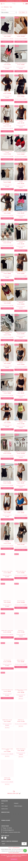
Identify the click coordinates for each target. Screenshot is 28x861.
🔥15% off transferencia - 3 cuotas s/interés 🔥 (14, 1)
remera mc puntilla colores (7, 271)
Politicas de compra (18, 806)
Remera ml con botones (7, 391)
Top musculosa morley (7, 34)
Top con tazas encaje (20, 152)
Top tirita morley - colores (21, 211)
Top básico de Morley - (7, 301)
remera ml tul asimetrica (20, 271)
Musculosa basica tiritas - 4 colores (21, 181)
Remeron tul (7, 91)
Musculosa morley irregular (21, 302)
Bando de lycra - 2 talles (7, 211)
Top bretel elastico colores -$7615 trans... (21, 690)
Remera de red (7, 777)
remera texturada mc (20, 748)
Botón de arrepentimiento (14, 852)
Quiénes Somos (4, 808)
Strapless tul (21, 630)
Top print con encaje (7, 361)
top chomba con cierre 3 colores (20, 422)
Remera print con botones (7, 630)
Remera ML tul (21, 719)
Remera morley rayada (21, 332)
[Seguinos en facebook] (5, 838)
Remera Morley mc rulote (20, 63)
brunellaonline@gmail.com (8, 830)
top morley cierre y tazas (7, 241)
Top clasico (20, 391)
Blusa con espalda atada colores (7, 541)
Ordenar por (3, 9)
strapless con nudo (7, 511)
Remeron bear (7, 451)
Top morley (7, 63)
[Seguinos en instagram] (2, 838)
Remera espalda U (7, 600)
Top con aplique (7, 660)
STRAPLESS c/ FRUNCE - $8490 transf (7, 749)
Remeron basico (20, 95)
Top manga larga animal (7, 571)
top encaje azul (20, 511)
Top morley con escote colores (7, 152)
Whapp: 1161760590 (7, 828)
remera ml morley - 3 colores (7, 124)
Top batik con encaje (20, 481)
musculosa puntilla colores (20, 242)
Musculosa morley (7, 180)
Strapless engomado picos (7, 689)
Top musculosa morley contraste (7, 333)
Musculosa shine (21, 600)
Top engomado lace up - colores (21, 362)
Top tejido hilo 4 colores (20, 34)
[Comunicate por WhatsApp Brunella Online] (25, 850)
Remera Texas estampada (21, 451)
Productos (16, 803)
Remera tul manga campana (21, 543)
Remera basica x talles (7, 719)
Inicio (2, 7)
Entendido (14, 859)
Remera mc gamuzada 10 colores (21, 121)
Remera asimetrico (21, 660)
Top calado (7, 421)
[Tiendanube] (14, 847)
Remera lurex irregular (21, 571)
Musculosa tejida (7, 481)
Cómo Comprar (4, 806)
